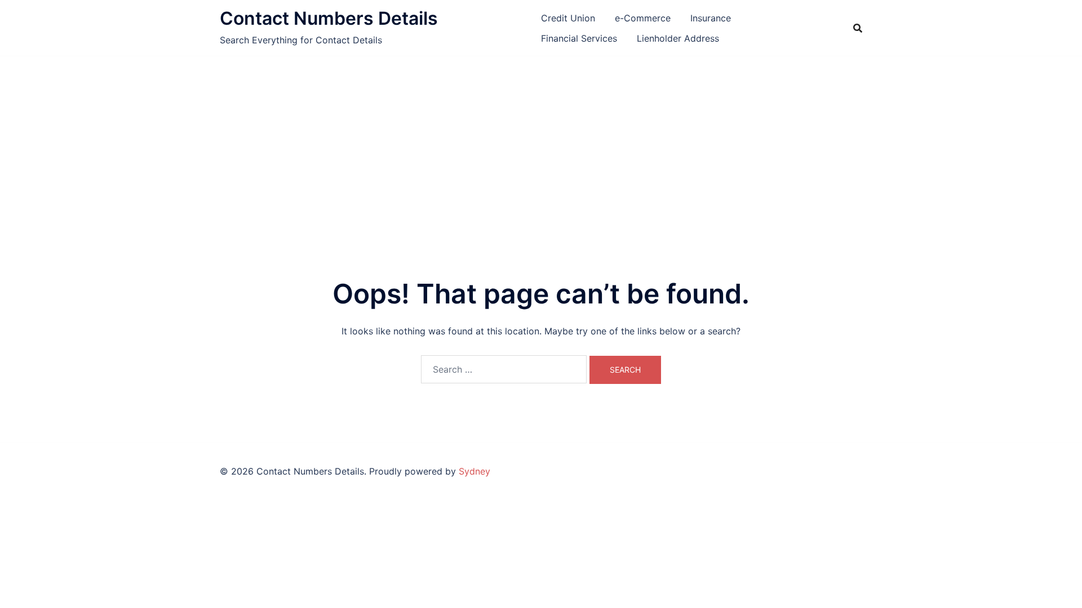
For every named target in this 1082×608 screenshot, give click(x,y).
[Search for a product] (857, 28)
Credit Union (568, 18)
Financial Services (579, 38)
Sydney (474, 471)
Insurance (710, 18)
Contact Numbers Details (329, 18)
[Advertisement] (541, 141)
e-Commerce (643, 18)
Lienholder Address (678, 38)
